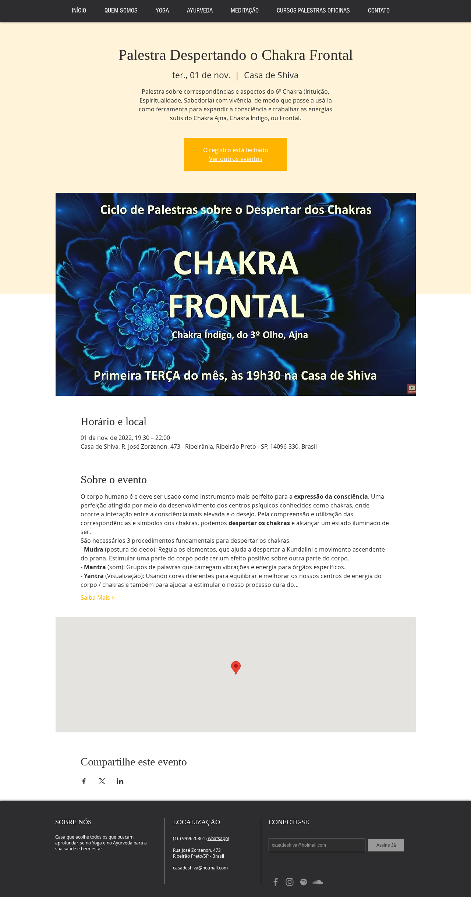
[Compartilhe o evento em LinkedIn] (120, 781)
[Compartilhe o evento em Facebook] (84, 781)
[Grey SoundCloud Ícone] (317, 882)
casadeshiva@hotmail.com (200, 868)
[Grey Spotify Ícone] (303, 882)
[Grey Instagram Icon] (289, 882)
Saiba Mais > (98, 597)
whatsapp (218, 838)
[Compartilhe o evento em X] (102, 781)
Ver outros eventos (235, 159)
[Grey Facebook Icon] (275, 882)
